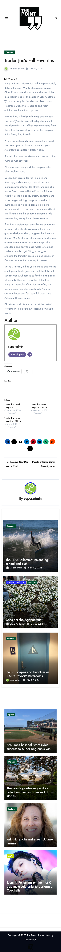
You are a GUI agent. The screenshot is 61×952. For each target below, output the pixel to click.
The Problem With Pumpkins (12, 406)
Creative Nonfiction (15, 582)
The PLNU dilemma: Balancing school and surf (27, 561)
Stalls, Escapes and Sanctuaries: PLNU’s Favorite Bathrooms (28, 674)
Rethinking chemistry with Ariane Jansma (30, 841)
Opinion (11, 761)
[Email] (29, 354)
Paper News (44, 935)
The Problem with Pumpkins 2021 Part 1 (39, 406)
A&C (10, 856)
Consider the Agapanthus (23, 619)
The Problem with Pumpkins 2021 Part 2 (14, 420)
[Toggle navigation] (6, 18)
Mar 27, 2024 (33, 680)
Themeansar (30, 939)
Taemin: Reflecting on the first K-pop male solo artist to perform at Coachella (30, 886)
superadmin (18, 68)
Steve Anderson (18, 623)
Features (9, 52)
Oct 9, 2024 (37, 623)
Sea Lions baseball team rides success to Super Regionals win (29, 746)
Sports (11, 714)
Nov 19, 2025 (35, 567)
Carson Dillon (16, 567)
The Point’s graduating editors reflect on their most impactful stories (27, 792)
